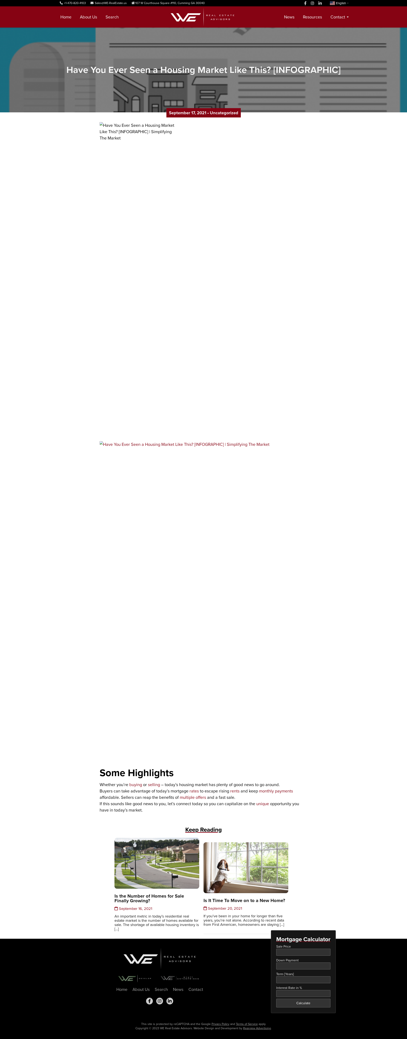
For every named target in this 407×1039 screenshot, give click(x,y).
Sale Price (283, 946)
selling (154, 784)
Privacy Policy (220, 1024)
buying (135, 784)
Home (65, 17)
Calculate (303, 1003)
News (289, 17)
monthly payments (276, 791)
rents (235, 791)
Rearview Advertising (257, 1028)
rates (194, 791)
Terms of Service (247, 1024)
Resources (312, 17)
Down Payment (287, 960)
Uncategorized (224, 113)
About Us (88, 17)
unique (262, 804)
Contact (337, 17)
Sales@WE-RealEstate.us (110, 3)
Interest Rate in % (289, 987)
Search (112, 17)
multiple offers (193, 797)
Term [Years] (285, 974)
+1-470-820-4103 (74, 3)
